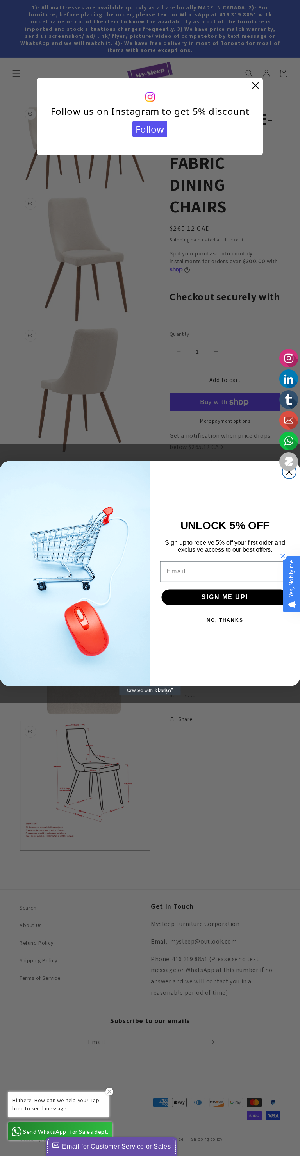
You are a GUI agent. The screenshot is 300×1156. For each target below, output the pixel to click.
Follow (150, 129)
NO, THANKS (225, 620)
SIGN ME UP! (225, 596)
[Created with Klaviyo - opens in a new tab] (150, 690)
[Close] (255, 86)
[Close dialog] (289, 471)
